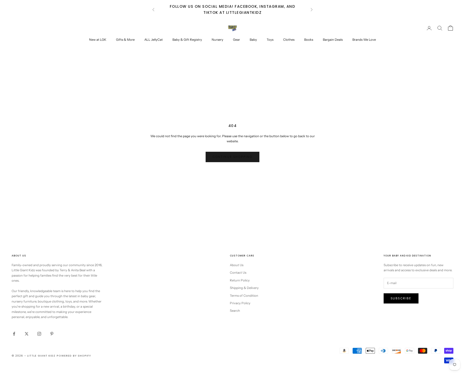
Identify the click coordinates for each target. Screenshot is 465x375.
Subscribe (401, 298)
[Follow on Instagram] (39, 333)
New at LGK (97, 39)
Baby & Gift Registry (187, 39)
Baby (253, 39)
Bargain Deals (333, 39)
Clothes (288, 39)
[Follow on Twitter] (26, 333)
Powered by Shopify (74, 356)
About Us (236, 265)
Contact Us (238, 272)
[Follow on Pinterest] (51, 333)
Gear (236, 39)
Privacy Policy (240, 303)
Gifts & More (125, 39)
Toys (270, 39)
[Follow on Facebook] (14, 333)
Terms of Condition (244, 295)
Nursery (217, 39)
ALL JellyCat (153, 39)
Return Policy (240, 280)
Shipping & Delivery (244, 288)
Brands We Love (364, 39)
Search (235, 310)
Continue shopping (233, 157)
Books (308, 39)
